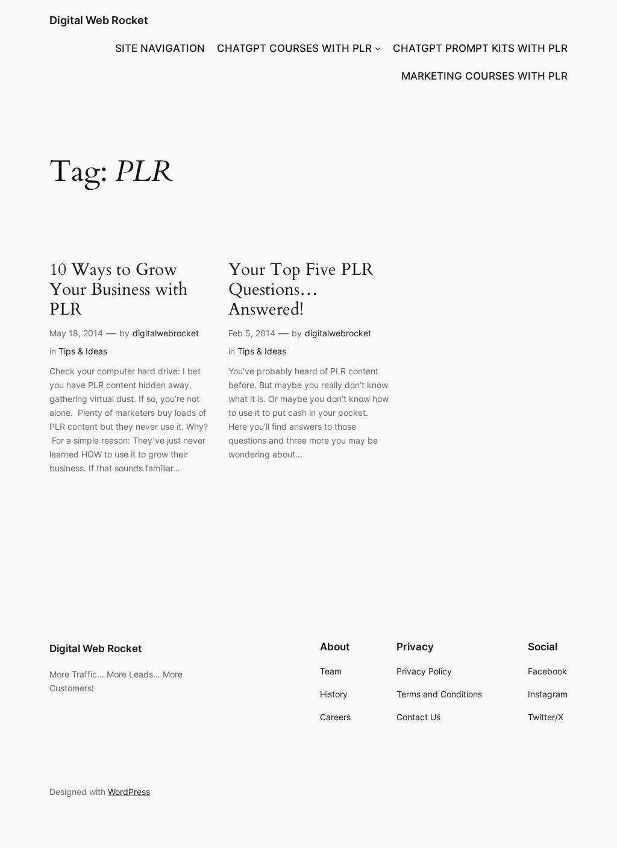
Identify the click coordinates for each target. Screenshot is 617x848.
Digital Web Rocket (98, 20)
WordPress (129, 792)
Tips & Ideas (82, 351)
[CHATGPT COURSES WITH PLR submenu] (378, 48)
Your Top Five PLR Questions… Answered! (300, 289)
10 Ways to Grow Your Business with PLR (118, 289)
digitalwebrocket (166, 333)
